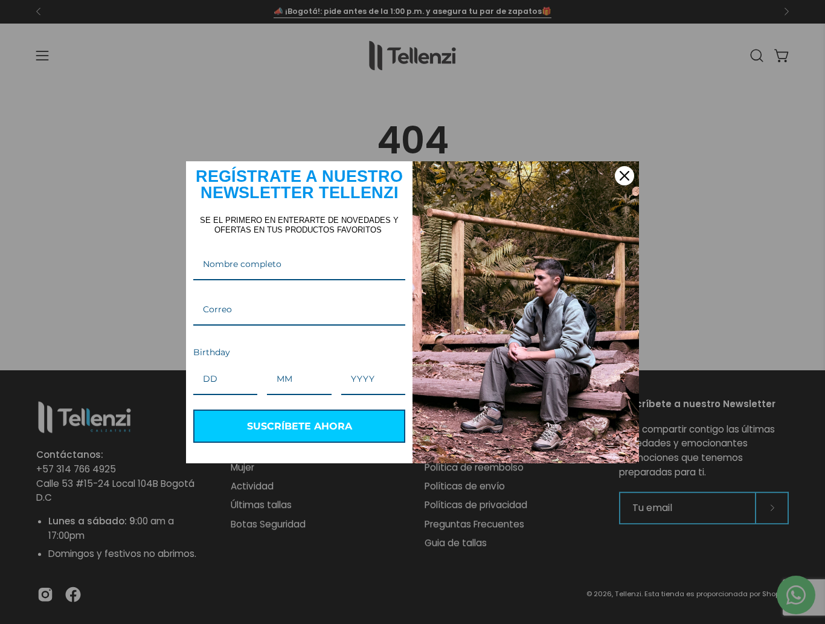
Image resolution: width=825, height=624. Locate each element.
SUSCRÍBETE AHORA (299, 426)
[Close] (624, 175)
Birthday (211, 352)
